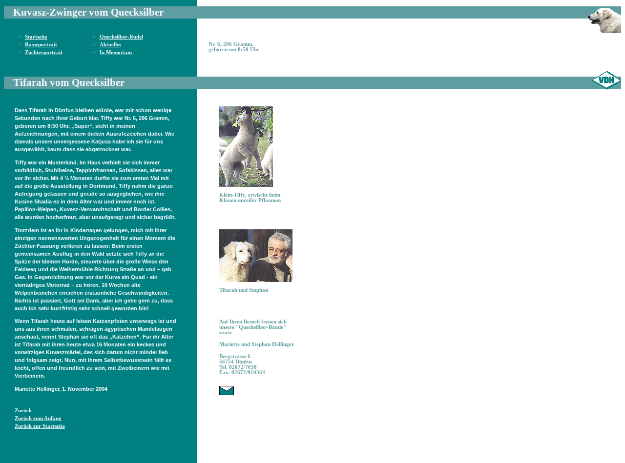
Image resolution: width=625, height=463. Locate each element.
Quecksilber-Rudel (121, 37)
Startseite (36, 37)
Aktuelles (110, 44)
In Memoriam (116, 52)
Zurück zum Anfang (38, 418)
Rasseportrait (41, 44)
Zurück (23, 410)
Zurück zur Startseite (40, 426)
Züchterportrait (43, 52)
